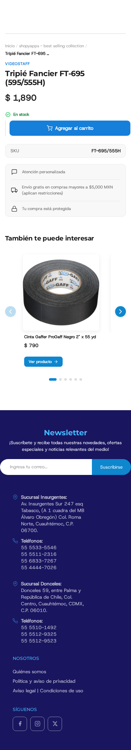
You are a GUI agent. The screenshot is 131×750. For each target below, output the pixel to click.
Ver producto (40, 361)
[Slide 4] (70, 379)
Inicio (10, 46)
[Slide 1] (53, 379)
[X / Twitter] (55, 724)
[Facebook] (20, 724)
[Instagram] (37, 724)
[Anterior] (10, 311)
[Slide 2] (60, 379)
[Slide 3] (65, 379)
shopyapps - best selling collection (51, 46)
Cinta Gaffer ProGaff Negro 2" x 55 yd (60, 336)
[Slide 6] (80, 379)
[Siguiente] (120, 311)
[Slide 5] (75, 379)
